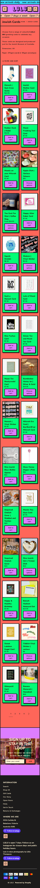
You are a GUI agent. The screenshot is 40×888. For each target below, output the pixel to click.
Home (23, 22)
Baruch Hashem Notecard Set (29, 604)
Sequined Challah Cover (8, 561)
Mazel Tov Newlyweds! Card (9, 381)
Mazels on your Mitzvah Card (10, 173)
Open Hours (8, 800)
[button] (4, 8)
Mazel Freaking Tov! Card (29, 131)
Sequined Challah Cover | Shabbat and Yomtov (10, 515)
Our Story (7, 797)
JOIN (30, 761)
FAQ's (5, 804)
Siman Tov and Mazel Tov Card (28, 339)
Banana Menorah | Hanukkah (27, 689)
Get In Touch (8, 807)
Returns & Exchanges (11, 811)
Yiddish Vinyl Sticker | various (29, 646)
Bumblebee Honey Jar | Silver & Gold (29, 381)
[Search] (29, 8)
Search (6, 786)
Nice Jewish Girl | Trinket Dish (29, 561)
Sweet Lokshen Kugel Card (9, 646)
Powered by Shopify (23, 883)
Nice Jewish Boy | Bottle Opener (9, 470)
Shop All (6, 790)
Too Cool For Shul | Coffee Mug (10, 216)
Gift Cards (7, 793)
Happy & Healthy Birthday (8, 604)
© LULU (11, 883)
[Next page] (28, 714)
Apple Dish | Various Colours (28, 173)
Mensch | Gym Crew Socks (9, 88)
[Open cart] (35, 8)
